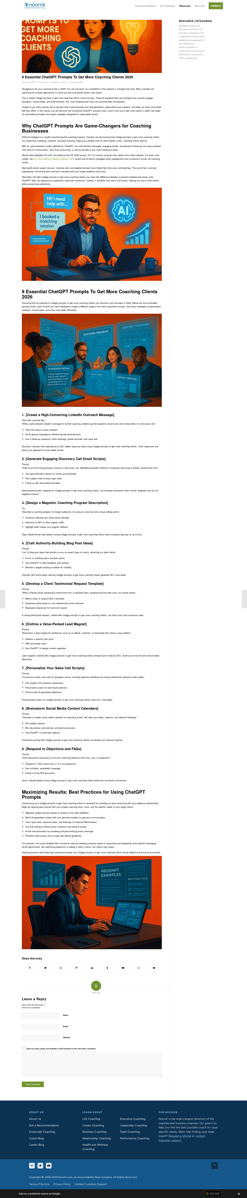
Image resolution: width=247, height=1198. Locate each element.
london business (187, 47)
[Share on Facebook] (29, 967)
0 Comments (42, 82)
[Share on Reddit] (138, 967)
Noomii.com (65, 1177)
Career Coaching (93, 1125)
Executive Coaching (59, 82)
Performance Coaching (190, 50)
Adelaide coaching (188, 25)
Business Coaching (188, 29)
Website (66, 1037)
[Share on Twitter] (45, 967)
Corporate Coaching (42, 1131)
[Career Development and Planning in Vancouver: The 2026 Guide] (2, 599)
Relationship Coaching (97, 1138)
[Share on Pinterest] (76, 967)
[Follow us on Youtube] (49, 1165)
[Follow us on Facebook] (32, 1165)
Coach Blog (36, 1138)
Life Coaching (91, 1118)
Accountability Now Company (94, 1177)
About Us (35, 1118)
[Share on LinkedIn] (91, 967)
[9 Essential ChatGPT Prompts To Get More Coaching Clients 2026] (92, 46)
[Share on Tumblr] (107, 967)
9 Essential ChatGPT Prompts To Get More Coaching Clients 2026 (77, 76)
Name (66, 1014)
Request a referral (180, 1136)
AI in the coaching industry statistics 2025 (53, 158)
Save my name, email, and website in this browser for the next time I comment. (61, 1048)
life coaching (185, 43)
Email (66, 1026)
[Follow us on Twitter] (40, 1165)
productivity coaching (189, 54)
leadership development (190, 40)
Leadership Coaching (189, 36)
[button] (123, 1193)
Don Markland (77, 82)
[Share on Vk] (123, 967)
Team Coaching (186, 58)
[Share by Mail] (154, 967)
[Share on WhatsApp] (61, 967)
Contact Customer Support (91, 1184)
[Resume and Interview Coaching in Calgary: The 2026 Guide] (244, 599)
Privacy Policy (62, 1184)
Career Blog (36, 1144)
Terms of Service (39, 1184)
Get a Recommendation (44, 1125)
